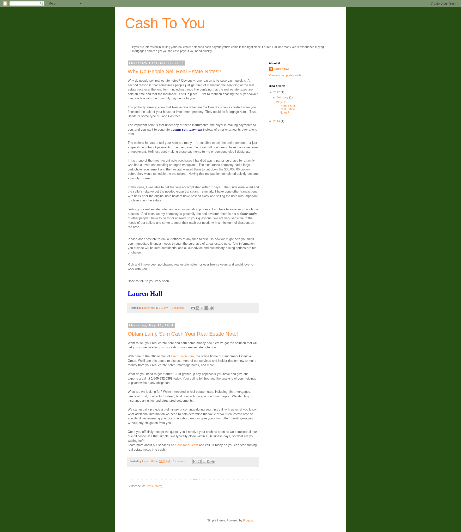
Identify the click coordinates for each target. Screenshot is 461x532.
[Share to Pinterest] (211, 308)
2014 (277, 121)
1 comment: (178, 307)
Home (193, 479)
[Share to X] (202, 308)
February (283, 97)
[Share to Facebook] (206, 308)
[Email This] (193, 308)
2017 (277, 92)
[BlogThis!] (197, 308)
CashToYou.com (182, 356)
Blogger (248, 520)
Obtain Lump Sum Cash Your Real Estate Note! (183, 334)
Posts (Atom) (154, 486)
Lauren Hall (281, 69)
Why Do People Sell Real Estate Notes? (174, 71)
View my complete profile (285, 75)
